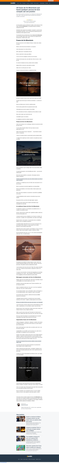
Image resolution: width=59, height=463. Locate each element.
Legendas (31, 3)
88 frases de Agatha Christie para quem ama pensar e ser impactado (29, 302)
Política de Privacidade (31, 459)
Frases (21, 3)
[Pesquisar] (49, 3)
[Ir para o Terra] (29, 0)
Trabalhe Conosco (38, 459)
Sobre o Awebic (36, 3)
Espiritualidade (42, 3)
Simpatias (46, 3)
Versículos (28, 3)
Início (18, 3)
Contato (21, 459)
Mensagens (24, 3)
